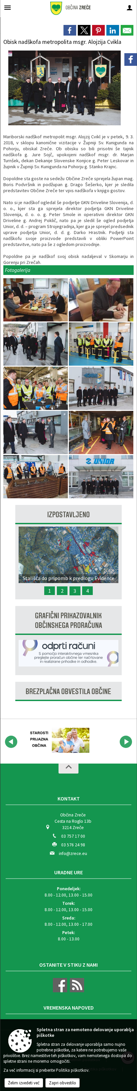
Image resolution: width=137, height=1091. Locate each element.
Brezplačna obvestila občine (68, 691)
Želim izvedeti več (24, 1083)
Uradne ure (68, 872)
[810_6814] (101, 432)
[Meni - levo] (7, 7)
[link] (69, 30)
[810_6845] (101, 477)
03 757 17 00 (73, 836)
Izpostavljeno (68, 515)
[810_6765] (36, 432)
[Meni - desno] (129, 7)
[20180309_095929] (101, 300)
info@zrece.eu (73, 853)
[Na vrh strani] (68, 769)
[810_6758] (101, 388)
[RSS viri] (76, 991)
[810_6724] (101, 344)
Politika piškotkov (72, 1070)
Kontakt (69, 798)
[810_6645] (36, 300)
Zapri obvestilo (62, 1083)
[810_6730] (36, 388)
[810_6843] (36, 477)
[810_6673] (36, 344)
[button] (11, 742)
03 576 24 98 (73, 845)
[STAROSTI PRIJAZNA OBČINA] (58, 741)
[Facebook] (130, 59)
